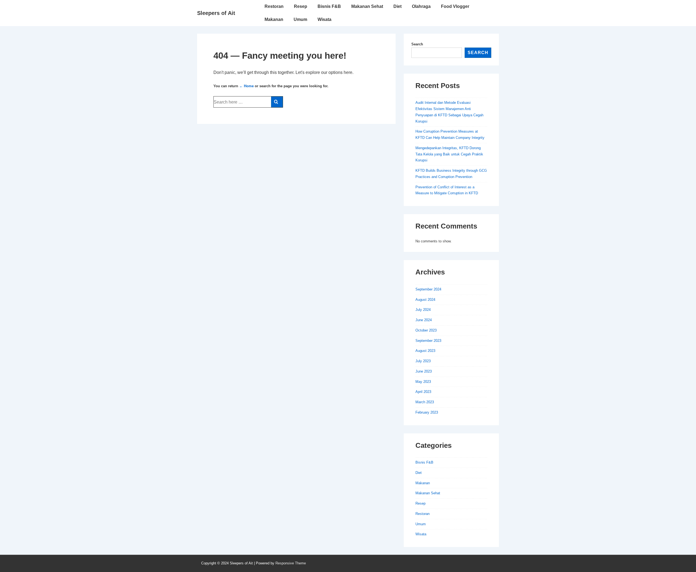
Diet (397, 6)
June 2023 (423, 371)
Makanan (274, 19)
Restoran (274, 6)
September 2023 (428, 341)
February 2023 (426, 412)
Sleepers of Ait (216, 13)
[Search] (277, 101)
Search (417, 44)
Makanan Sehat (367, 6)
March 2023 (424, 402)
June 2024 (423, 320)
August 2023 (425, 351)
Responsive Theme (290, 563)
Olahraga (421, 6)
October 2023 (426, 330)
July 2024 (423, 310)
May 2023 (423, 382)
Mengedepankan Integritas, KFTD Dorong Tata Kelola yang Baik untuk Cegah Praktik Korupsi (449, 154)
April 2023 (423, 392)
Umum (300, 19)
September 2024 (428, 289)
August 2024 (425, 300)
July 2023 (423, 361)
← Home (246, 86)
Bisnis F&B (329, 6)
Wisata (324, 19)
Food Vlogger (455, 6)
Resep (300, 6)
